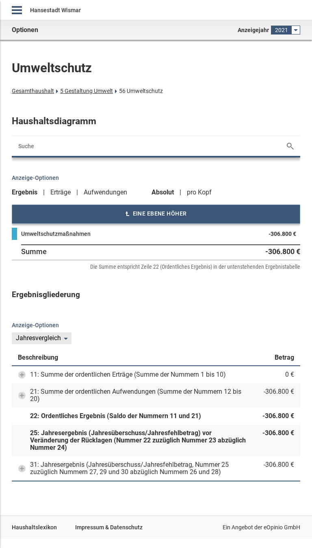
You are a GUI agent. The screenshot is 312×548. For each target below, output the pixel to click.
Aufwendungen (105, 192)
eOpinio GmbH (282, 527)
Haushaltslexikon (34, 527)
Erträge (60, 192)
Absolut (163, 192)
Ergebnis (24, 192)
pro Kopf (199, 192)
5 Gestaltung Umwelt (86, 91)
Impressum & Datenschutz (109, 527)
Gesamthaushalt (33, 91)
